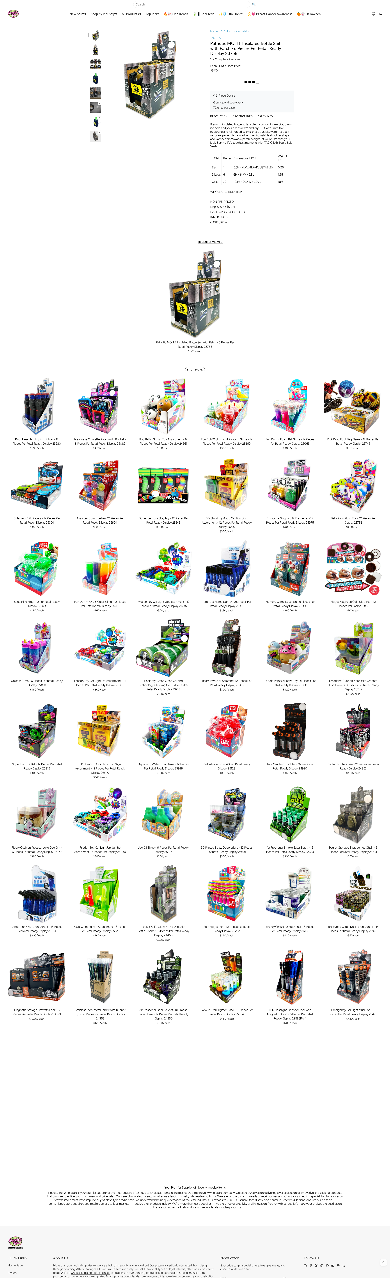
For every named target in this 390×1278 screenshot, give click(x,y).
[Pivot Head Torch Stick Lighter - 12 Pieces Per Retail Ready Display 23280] (37, 406)
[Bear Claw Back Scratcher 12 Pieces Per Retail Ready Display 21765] (226, 648)
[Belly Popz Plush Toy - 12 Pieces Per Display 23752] (353, 485)
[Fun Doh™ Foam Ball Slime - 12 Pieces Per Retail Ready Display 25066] (290, 406)
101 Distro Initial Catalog (235, 31)
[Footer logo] (15, 1242)
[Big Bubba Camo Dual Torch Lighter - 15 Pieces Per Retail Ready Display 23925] (353, 894)
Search (12, 1273)
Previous (104, 75)
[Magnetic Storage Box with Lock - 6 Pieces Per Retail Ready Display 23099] (37, 977)
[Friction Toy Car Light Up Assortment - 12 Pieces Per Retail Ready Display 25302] (100, 648)
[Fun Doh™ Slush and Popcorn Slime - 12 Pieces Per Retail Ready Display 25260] (226, 406)
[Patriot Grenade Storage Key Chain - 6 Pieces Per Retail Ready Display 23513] (353, 814)
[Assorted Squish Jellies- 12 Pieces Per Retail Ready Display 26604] (100, 485)
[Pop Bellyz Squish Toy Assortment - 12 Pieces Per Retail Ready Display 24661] (163, 406)
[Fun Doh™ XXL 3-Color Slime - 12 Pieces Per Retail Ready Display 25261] (100, 569)
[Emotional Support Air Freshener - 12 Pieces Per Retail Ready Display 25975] (290, 485)
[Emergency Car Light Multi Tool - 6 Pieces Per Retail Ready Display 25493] (353, 977)
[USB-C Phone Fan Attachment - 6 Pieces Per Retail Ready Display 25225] (100, 894)
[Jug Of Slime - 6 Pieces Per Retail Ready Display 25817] (163, 814)
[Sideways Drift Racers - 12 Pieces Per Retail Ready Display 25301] (37, 485)
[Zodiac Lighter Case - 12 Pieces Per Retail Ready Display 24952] (353, 731)
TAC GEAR (216, 37)
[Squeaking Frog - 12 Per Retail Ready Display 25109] (37, 569)
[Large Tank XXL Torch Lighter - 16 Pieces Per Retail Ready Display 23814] (37, 894)
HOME (214, 31)
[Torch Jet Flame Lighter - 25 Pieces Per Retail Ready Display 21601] (226, 569)
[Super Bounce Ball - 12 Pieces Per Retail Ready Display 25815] (37, 731)
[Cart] (380, 13)
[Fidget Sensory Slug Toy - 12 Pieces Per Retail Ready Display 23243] (163, 485)
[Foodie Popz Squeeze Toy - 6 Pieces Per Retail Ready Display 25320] (290, 648)
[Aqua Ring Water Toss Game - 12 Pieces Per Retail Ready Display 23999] (163, 731)
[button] (78, 14)
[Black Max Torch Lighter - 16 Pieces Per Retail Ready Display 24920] (290, 731)
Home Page (15, 1265)
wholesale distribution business (90, 1273)
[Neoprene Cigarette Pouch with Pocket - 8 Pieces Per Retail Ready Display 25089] (100, 406)
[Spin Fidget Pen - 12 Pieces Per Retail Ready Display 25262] (226, 894)
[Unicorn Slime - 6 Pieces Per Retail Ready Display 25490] (37, 648)
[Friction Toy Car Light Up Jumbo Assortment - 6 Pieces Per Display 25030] (100, 814)
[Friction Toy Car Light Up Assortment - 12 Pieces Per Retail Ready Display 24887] (163, 569)
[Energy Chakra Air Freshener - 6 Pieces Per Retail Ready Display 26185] (290, 894)
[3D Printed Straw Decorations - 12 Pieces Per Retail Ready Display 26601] (226, 814)
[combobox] (191, 4)
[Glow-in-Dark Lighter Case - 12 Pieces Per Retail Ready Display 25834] (226, 977)
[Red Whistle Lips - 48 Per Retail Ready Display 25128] (226, 731)
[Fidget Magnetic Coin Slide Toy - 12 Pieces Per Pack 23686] (353, 569)
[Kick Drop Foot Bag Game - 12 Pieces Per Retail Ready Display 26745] (353, 406)
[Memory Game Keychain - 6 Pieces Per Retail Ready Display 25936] (290, 569)
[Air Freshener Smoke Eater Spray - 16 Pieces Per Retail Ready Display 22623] (290, 814)
